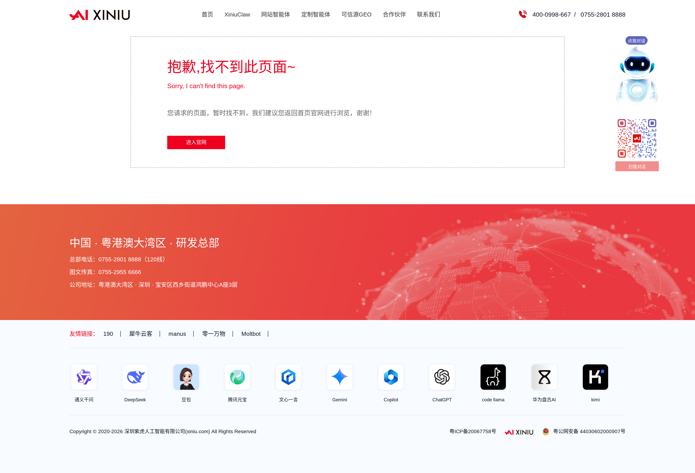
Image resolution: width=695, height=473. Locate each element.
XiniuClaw (237, 14)
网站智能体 (275, 14)
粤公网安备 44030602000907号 (589, 431)
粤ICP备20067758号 (472, 431)
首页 (207, 14)
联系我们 (428, 14)
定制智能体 (315, 14)
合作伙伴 (394, 14)
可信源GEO (356, 14)
